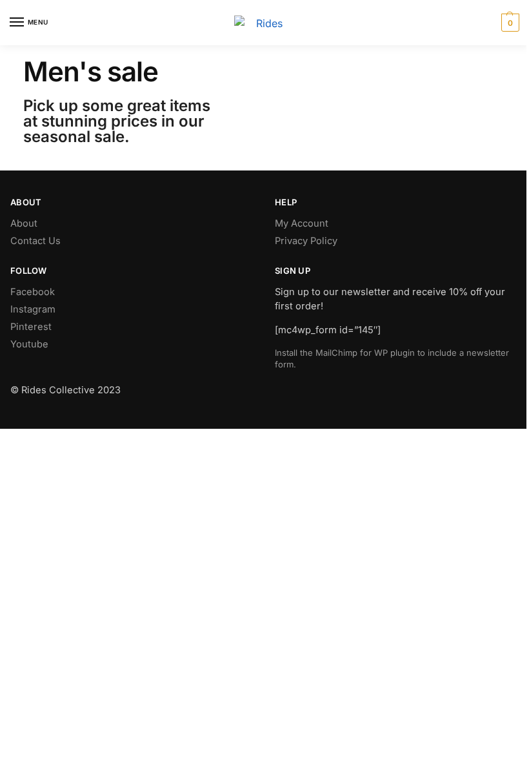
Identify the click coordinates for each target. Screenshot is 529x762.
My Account (301, 223)
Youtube (29, 344)
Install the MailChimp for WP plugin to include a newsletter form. (392, 358)
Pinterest (31, 327)
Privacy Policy (306, 241)
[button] (508, 23)
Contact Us (35, 241)
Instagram (32, 309)
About (23, 223)
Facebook (32, 292)
